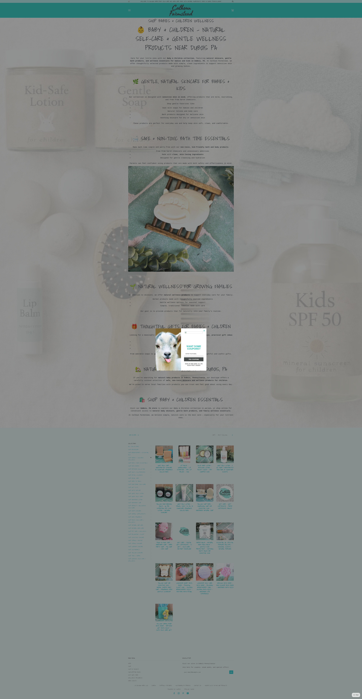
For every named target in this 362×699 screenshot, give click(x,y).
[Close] (204, 330)
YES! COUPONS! (193, 359)
